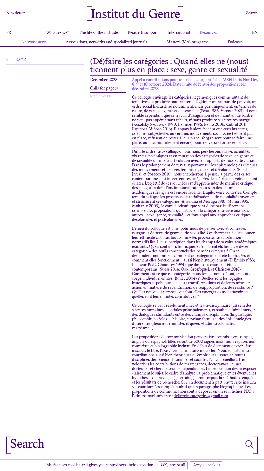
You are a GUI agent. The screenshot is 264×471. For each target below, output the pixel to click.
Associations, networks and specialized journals (106, 42)
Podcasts (235, 42)
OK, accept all (173, 465)
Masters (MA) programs (187, 42)
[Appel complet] (100, 96)
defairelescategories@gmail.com (201, 396)
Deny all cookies (206, 465)
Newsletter (15, 13)
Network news (34, 42)
